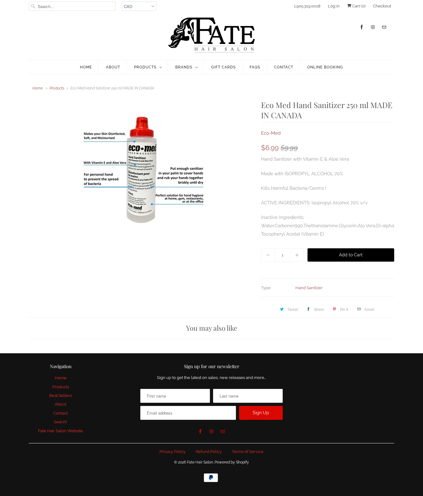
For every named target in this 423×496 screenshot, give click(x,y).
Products (145, 67)
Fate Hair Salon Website (60, 431)
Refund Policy (209, 451)
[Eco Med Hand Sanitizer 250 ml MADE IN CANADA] (141, 169)
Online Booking (325, 67)
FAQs (255, 67)
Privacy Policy (172, 451)
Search (60, 422)
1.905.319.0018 (307, 6)
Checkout (382, 6)
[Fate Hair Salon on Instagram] (373, 27)
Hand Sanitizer (309, 287)
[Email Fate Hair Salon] (384, 27)
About (113, 67)
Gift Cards (223, 67)
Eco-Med (271, 133)
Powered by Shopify (232, 462)
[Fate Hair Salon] (211, 35)
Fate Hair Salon (200, 462)
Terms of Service (248, 451)
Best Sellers (60, 395)
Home (86, 67)
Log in (334, 6)
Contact (283, 67)
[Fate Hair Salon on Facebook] (362, 27)
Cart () (358, 6)
